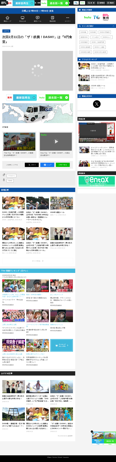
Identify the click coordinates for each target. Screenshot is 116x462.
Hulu (54, 97)
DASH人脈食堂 (86, 47)
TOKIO (10, 180)
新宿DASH (84, 37)
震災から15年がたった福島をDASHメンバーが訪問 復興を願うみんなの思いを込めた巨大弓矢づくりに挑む (37, 426)
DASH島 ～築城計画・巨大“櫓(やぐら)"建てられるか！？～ (13, 425)
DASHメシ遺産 (99, 47)
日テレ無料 (105, 17)
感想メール (37, 21)
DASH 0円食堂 (105, 32)
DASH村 (93, 32)
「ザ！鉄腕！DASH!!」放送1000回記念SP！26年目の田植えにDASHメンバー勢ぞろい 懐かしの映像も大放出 (61, 426)
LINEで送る (63, 165)
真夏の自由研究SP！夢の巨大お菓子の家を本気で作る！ (13, 397)
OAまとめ (22, 21)
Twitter (97, 104)
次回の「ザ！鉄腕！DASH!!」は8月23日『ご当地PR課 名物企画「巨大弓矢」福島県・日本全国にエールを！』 (61, 398)
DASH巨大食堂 (86, 52)
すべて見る (36, 261)
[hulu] (82, 3)
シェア (49, 165)
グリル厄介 (95, 37)
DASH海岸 (84, 42)
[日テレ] (4, 3)
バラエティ (11, 176)
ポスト (33, 165)
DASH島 (83, 32)
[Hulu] (55, 3)
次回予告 (6, 31)
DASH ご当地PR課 (98, 42)
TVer (21, 97)
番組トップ (7, 21)
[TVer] (76, 3)
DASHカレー (107, 37)
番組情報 (53, 21)
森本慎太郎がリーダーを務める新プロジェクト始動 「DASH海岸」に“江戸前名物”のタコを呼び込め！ (37, 398)
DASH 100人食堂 (100, 52)
